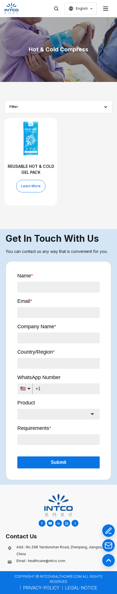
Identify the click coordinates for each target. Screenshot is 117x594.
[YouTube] (50, 523)
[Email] (108, 545)
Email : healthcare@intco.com (40, 561)
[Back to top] (108, 560)
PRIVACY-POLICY (41, 588)
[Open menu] (105, 8)
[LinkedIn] (58, 523)
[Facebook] (42, 523)
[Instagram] (66, 523)
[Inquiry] (108, 530)
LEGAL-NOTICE (81, 588)
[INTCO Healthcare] (11, 8)
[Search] (56, 8)
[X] (75, 523)
